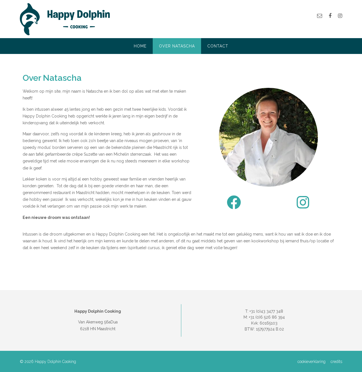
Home (140, 46)
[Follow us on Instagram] (340, 16)
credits (336, 361)
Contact (217, 46)
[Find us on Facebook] (330, 16)
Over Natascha (177, 46)
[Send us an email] (319, 16)
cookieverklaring (312, 361)
